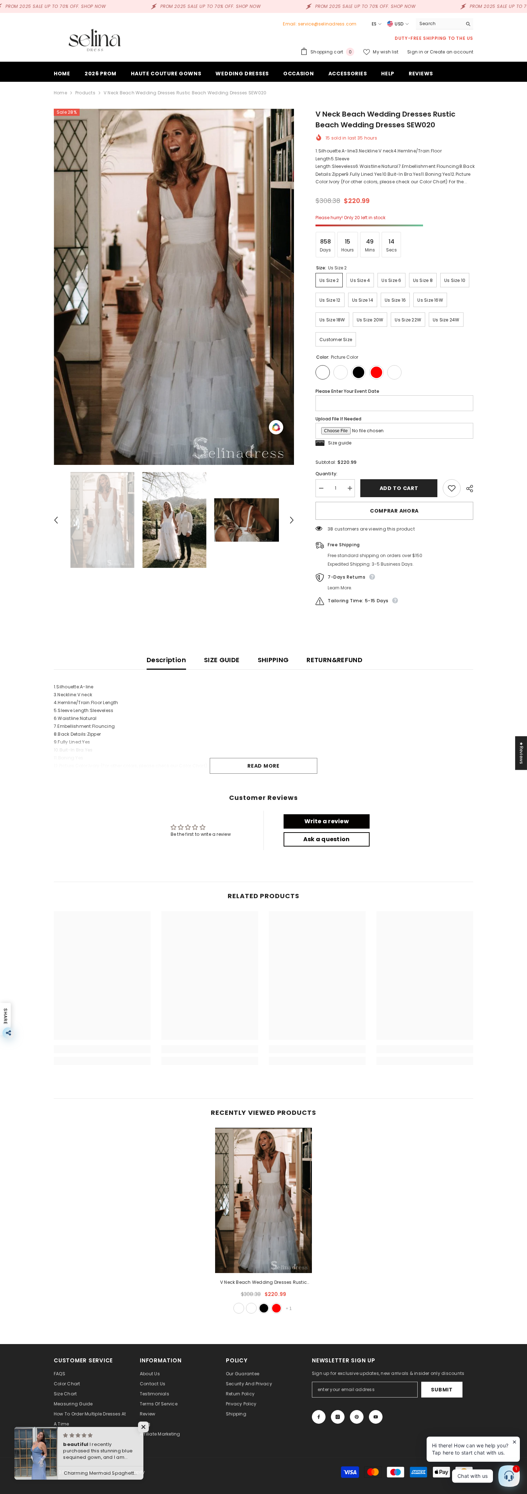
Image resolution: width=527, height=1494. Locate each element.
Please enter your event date (347, 391)
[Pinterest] (357, 1417)
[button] (56, 520)
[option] (174, 287)
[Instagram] (338, 1417)
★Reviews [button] (521, 753)
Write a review (326, 821)
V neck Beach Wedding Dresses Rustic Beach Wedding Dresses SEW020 (263, 1282)
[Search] (444, 23)
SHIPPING (273, 659)
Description (166, 659)
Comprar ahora (394, 510)
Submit (441, 1389)
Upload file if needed (338, 419)
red (276, 1308)
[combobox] (439, 23)
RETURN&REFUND (334, 659)
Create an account (451, 52)
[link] (102, 1049)
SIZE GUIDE (222, 659)
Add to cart (399, 488)
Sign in (415, 52)
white (251, 1308)
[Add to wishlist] (452, 488)
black (263, 1308)
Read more (263, 765)
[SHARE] (467, 488)
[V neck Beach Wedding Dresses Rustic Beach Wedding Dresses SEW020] (263, 1200)
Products (85, 93)
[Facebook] (319, 1417)
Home (60, 93)
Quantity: (326, 474)
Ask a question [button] (326, 839)
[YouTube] (376, 1417)
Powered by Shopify (123, 1472)
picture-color (238, 1308)
